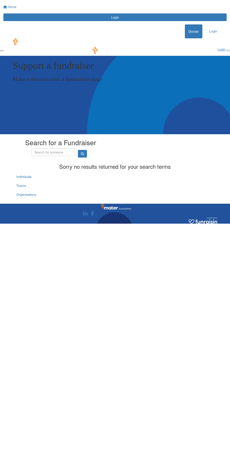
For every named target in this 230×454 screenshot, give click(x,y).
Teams (21, 185)
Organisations (26, 194)
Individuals (23, 176)
